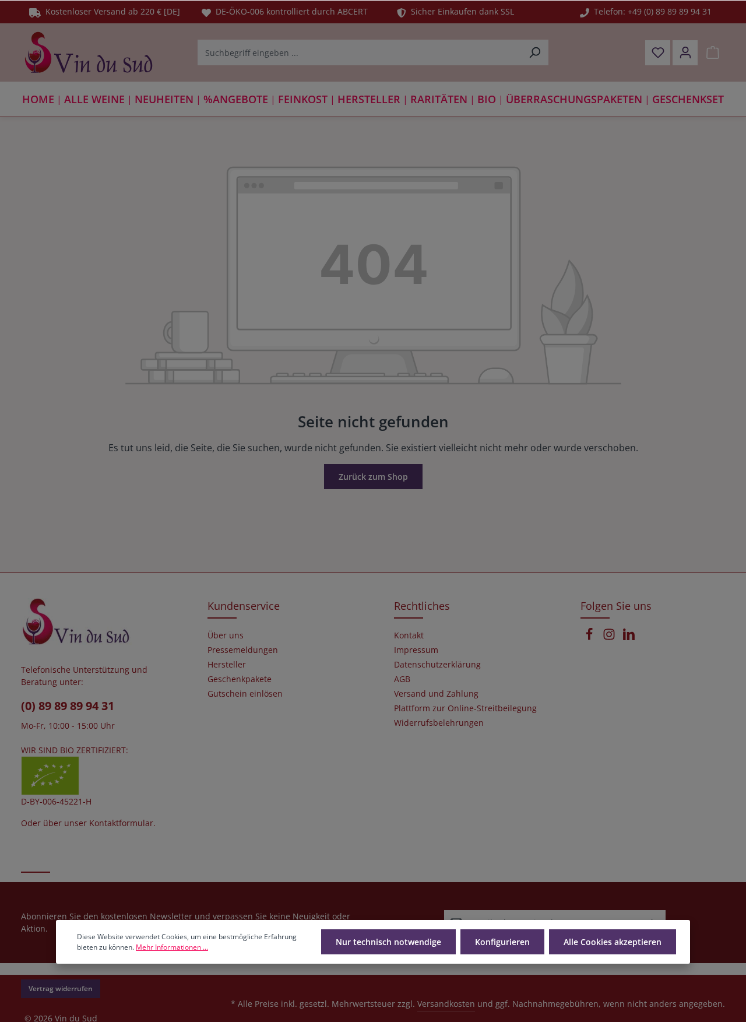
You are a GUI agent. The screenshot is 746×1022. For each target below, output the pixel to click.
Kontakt (409, 635)
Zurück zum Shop (373, 476)
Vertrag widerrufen (61, 988)
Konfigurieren (502, 941)
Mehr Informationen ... (172, 947)
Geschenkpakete (239, 679)
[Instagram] (610, 637)
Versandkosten (446, 1003)
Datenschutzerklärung (437, 665)
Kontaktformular (121, 822)
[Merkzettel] (657, 52)
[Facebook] (590, 637)
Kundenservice (243, 606)
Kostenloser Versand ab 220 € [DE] (110, 11)
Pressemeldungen (242, 650)
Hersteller (226, 665)
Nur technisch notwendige (388, 941)
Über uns (225, 635)
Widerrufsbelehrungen (439, 723)
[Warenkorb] (712, 52)
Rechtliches (422, 606)
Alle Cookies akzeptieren (612, 941)
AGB (402, 679)
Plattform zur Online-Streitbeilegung (465, 708)
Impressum (416, 650)
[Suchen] (534, 52)
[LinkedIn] (628, 637)
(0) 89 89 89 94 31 (67, 706)
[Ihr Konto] (685, 52)
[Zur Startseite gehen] (88, 52)
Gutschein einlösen (245, 694)
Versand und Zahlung (436, 694)
